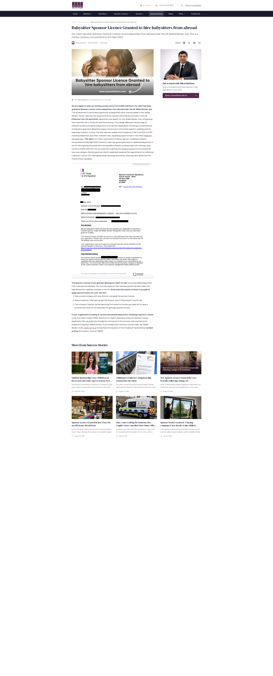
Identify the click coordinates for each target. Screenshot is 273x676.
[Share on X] (189, 43)
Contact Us (195, 14)
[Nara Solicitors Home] (77, 5)
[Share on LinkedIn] (184, 43)
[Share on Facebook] (194, 43)
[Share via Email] (199, 43)
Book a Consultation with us (176, 95)
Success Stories (156, 14)
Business (86, 14)
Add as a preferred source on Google (92, 100)
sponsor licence (128, 149)
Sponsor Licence (121, 14)
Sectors (139, 14)
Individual (102, 14)
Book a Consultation (193, 5)
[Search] (182, 5)
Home (75, 14)
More (181, 14)
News (171, 14)
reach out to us (90, 328)
